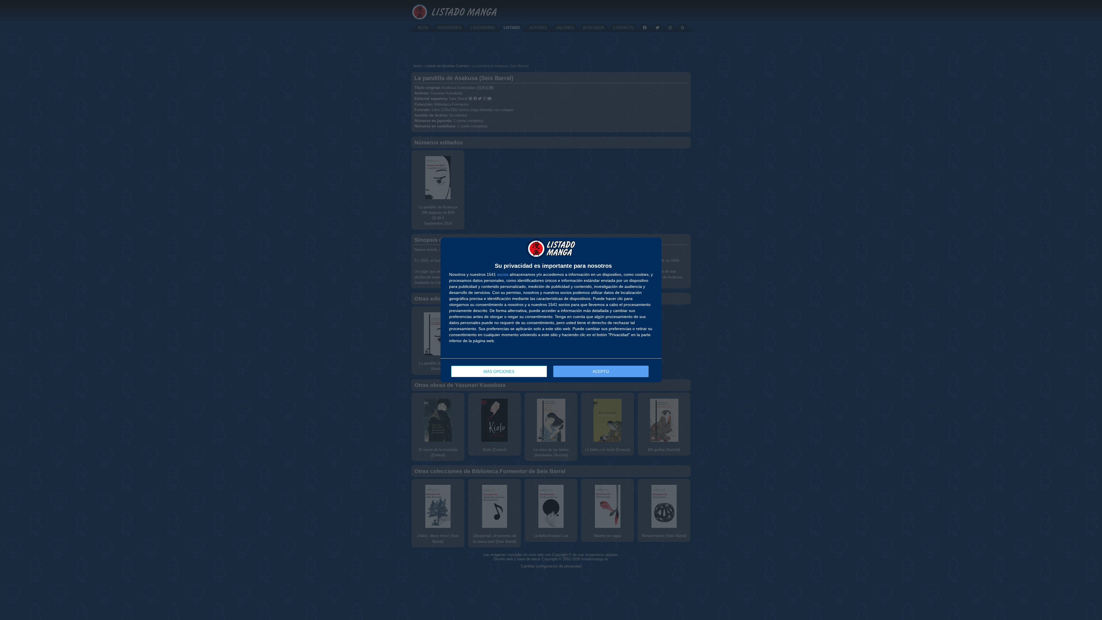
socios (503, 274)
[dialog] (551, 310)
